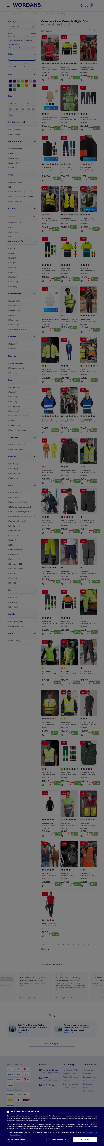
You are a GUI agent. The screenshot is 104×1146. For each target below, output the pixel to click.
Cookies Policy (91, 1133)
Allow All (85, 1140)
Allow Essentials (58, 1140)
